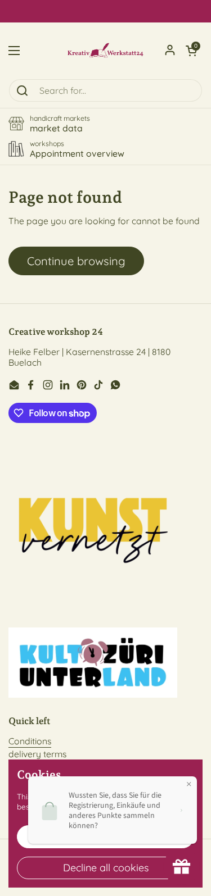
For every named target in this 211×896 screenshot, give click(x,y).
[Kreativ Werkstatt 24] (105, 50)
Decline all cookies (106, 867)
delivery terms (37, 753)
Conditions (29, 741)
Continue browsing (76, 261)
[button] (191, 50)
